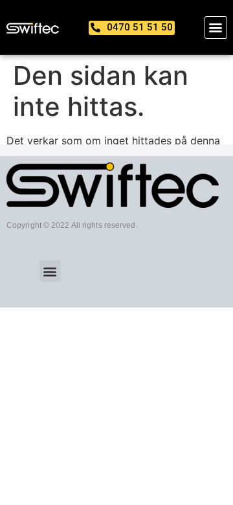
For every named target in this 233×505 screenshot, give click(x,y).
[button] (216, 27)
